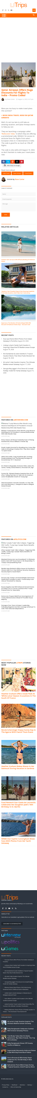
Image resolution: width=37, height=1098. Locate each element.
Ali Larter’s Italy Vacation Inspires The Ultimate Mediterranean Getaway (20, 1022)
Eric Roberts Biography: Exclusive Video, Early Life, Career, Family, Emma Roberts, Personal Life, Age (17, 466)
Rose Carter (19, 179)
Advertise (22, 1085)
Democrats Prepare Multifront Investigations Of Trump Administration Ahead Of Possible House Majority (17, 597)
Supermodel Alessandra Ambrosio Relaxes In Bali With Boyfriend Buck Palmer (22, 1051)
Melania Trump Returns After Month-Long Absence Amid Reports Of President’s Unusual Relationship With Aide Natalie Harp (18, 432)
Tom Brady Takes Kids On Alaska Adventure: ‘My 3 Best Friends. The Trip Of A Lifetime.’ (21, 1038)
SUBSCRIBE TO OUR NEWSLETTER (12, 923)
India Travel (6, 173)
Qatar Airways (17, 173)
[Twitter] (8, 10)
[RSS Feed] (15, 908)
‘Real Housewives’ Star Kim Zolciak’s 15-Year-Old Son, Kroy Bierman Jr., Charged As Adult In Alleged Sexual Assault (17, 484)
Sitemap (29, 1085)
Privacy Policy (5, 1085)
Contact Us (5, 1087)
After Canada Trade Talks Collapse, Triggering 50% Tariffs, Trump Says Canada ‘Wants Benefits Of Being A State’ (18, 551)
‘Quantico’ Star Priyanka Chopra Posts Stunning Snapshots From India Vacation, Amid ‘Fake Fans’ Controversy (17, 292)
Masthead (14, 1085)
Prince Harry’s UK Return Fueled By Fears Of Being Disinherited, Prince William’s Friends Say (17, 440)
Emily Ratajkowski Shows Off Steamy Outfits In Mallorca (20, 1044)
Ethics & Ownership (16, 1087)
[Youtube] (11, 10)
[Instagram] (5, 10)
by (9, 99)
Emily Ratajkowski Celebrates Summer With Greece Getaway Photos (20, 1030)
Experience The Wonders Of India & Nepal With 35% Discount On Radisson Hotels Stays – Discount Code (16, 323)
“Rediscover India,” (8, 134)
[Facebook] (2, 10)
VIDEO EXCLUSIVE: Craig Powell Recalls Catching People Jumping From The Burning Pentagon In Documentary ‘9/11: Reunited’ (16, 458)
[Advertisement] (18, 40)
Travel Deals (28, 173)
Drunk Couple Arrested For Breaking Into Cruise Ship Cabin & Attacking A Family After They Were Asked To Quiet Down (18, 448)
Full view (32, 75)
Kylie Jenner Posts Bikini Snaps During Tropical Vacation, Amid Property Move (21, 1066)
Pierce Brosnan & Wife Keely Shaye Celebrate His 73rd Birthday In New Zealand (19, 1060)
